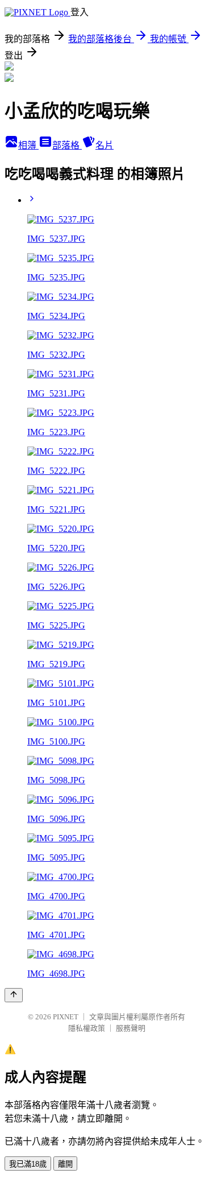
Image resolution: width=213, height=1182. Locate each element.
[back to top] (14, 995)
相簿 (28, 145)
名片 (104, 145)
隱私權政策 (86, 1028)
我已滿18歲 (28, 1164)
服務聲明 (130, 1028)
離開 (65, 1164)
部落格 (67, 145)
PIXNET (65, 1016)
